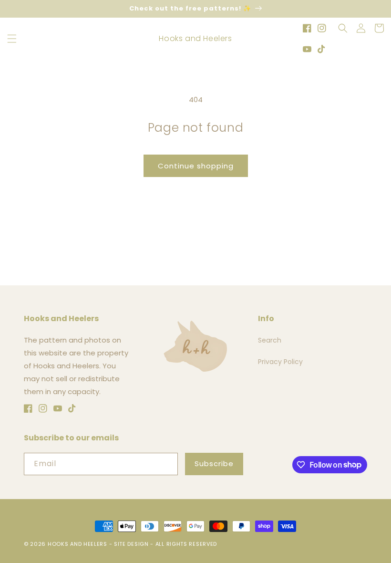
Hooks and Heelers (77, 544)
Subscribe (214, 464)
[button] (11, 38)
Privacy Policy (280, 361)
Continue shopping (196, 166)
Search (269, 340)
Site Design (131, 544)
